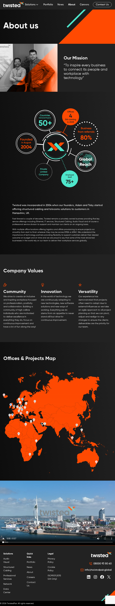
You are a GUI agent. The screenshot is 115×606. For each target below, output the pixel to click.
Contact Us (102, 4)
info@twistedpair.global (98, 570)
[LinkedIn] (88, 577)
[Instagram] (95, 577)
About (71, 4)
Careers (84, 4)
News (61, 4)
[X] (109, 577)
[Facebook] (102, 577)
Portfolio (48, 4)
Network (7, 584)
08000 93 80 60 (102, 563)
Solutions (30, 4)
